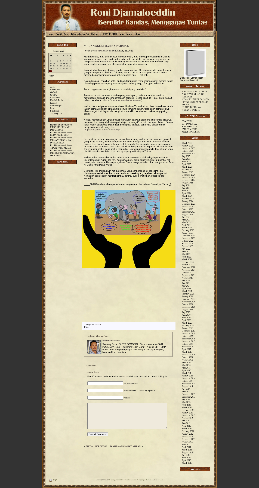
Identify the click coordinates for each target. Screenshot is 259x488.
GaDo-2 (53, 92)
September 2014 (188, 383)
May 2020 (186, 317)
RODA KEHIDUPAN (59, 135)
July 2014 (186, 389)
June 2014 (186, 391)
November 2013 (188, 394)
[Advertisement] (62, 225)
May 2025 (186, 161)
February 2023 (188, 230)
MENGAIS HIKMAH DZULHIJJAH (60, 128)
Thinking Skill (56, 113)
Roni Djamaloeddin (103, 51)
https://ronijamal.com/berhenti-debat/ (122, 100)
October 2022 (187, 241)
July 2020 (186, 312)
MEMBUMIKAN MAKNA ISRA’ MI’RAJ (62, 154)
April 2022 (186, 257)
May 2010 (186, 457)
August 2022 (187, 246)
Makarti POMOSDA (191, 132)
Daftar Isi (96, 34)
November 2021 (188, 270)
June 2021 (186, 283)
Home (50, 34)
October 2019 (187, 336)
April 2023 (186, 225)
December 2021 (188, 267)
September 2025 (188, 153)
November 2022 (188, 238)
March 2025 (187, 167)
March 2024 (187, 196)
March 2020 (187, 323)
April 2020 (186, 320)
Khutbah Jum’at (80, 34)
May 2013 (186, 402)
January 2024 (187, 201)
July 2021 (186, 280)
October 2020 (187, 304)
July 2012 (186, 420)
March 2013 (187, 407)
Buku (66, 34)
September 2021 (188, 275)
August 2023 (187, 214)
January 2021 (187, 296)
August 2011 (187, 442)
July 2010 (186, 455)
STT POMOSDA (189, 124)
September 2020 (188, 307)
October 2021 (187, 272)
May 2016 (186, 365)
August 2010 (187, 452)
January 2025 (187, 172)
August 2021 (187, 278)
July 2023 (186, 217)
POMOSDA (187, 121)
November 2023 (188, 206)
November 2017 (188, 341)
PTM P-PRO (110, 34)
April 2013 (186, 405)
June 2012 (186, 423)
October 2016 (187, 357)
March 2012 (187, 428)
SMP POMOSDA (190, 129)
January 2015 (187, 376)
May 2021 (186, 286)
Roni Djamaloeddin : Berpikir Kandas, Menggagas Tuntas (130, 480)
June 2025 (186, 159)
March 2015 (187, 373)
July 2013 (186, 399)
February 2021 (188, 294)
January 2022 (187, 264)
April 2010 (186, 460)
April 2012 (186, 426)
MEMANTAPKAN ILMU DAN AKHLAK (61, 141)
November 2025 (188, 148)
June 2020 (186, 315)
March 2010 (187, 463)
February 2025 (188, 169)
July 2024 (186, 185)
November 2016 (188, 354)
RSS (54, 480)
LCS (161, 480)
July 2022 (186, 249)
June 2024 (186, 188)
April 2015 (186, 370)
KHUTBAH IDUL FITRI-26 (194, 91)
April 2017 (186, 349)
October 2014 (187, 381)
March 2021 (187, 291)
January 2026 (187, 146)
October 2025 (187, 151)
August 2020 (187, 309)
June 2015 (186, 368)
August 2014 (187, 386)
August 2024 (187, 183)
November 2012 (188, 415)
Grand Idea (55, 97)
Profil (59, 34)
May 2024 (186, 190)
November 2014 (188, 378)
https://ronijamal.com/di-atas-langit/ (103, 129)
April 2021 (186, 288)
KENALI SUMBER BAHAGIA (196, 99)
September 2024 (188, 180)
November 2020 (188, 301)
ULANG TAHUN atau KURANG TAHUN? (191, 108)
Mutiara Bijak (56, 105)
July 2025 (186, 156)
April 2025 (186, 164)
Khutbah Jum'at (56, 100)
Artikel (53, 87)
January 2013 (187, 413)
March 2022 (187, 259)
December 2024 (188, 175)
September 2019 (188, 338)
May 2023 (186, 222)
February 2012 (188, 431)
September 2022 (188, 243)
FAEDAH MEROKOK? (96, 446)
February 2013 (188, 410)
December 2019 (188, 331)
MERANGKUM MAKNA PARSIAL (106, 46)
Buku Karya (55, 89)
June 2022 (186, 251)
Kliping (53, 103)
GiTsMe (53, 95)
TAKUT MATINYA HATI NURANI (125, 446)
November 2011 (188, 436)
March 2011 (187, 450)
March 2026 (187, 143)
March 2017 (187, 352)
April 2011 (186, 447)
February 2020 (188, 325)
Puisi (52, 108)
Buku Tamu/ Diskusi (129, 34)
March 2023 (187, 227)
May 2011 (186, 444)
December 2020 (188, 299)
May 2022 (186, 254)
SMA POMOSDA (190, 126)
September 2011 (188, 439)
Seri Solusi (54, 111)
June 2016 (186, 362)
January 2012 (187, 434)
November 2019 (188, 333)
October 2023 (187, 209)
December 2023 (188, 204)
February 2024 (188, 198)
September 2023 (188, 212)
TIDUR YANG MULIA (60, 148)
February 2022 (188, 262)
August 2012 (187, 418)
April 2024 (186, 193)
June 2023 (186, 220)
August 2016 (187, 360)
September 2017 (188, 346)
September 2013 (188, 397)
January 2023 (187, 233)
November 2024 (188, 177)
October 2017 (187, 344)
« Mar (51, 76)
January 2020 (187, 328)
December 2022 (188, 235)
